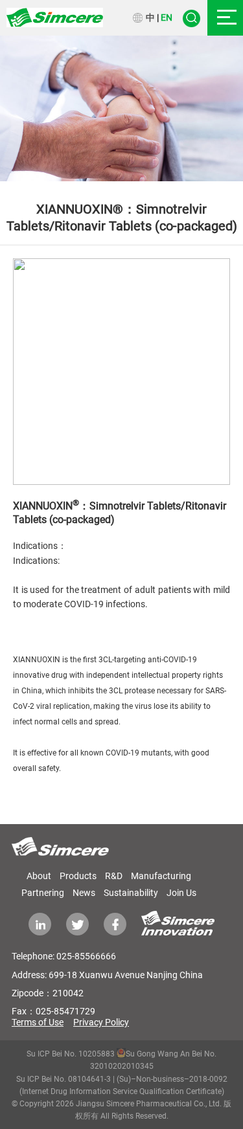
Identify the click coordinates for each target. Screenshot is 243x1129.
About (39, 876)
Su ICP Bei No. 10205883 (71, 1053)
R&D (113, 876)
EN (166, 17)
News (84, 893)
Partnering (42, 893)
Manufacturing (161, 876)
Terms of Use (38, 1022)
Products (78, 876)
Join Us (181, 893)
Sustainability (131, 893)
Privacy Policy (101, 1022)
